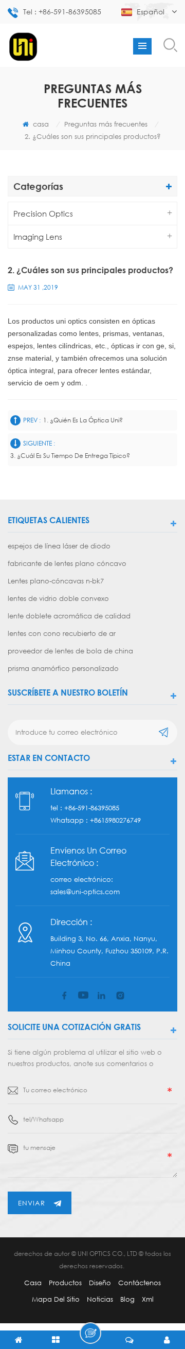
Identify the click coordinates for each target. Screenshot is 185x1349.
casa (40, 124)
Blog (127, 1299)
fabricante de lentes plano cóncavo (67, 563)
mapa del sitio (56, 1299)
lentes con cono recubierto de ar (62, 633)
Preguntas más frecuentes (105, 124)
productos (65, 1283)
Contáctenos (139, 1283)
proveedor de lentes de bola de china (70, 651)
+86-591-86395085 (91, 808)
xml (148, 1299)
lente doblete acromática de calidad (69, 616)
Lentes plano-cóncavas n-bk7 (56, 581)
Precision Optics (43, 213)
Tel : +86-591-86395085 (62, 11)
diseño (100, 1283)
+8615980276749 (115, 820)
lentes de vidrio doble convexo (58, 598)
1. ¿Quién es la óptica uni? (83, 420)
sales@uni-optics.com (85, 891)
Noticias (100, 1299)
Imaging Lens (37, 236)
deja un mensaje (90, 1333)
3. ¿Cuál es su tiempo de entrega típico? (70, 455)
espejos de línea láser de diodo (59, 546)
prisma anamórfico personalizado (63, 668)
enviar (31, 1203)
